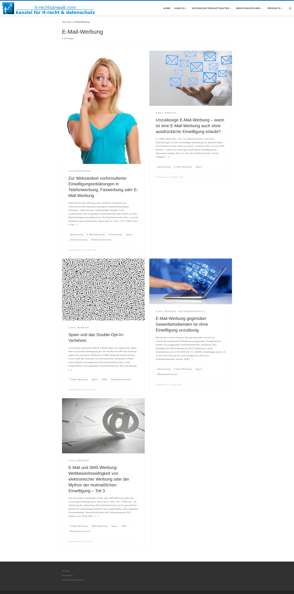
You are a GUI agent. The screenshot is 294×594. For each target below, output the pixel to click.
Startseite (66, 22)
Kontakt (65, 571)
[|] (48, 8)
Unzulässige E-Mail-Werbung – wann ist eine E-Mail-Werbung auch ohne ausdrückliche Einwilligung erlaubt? (190, 126)
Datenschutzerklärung (72, 580)
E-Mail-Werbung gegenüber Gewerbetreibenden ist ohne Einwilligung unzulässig (182, 324)
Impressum (67, 575)
